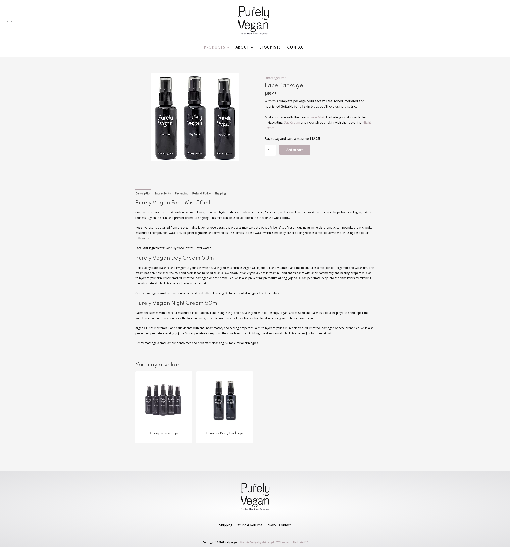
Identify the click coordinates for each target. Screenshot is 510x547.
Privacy (270, 525)
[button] (227, 48)
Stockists (270, 47)
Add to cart (294, 150)
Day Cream (292, 122)
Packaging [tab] (181, 193)
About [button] (242, 47)
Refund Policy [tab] (201, 193)
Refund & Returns (249, 525)
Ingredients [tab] (163, 193)
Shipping (225, 525)
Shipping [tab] (220, 193)
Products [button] (214, 47)
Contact (296, 47)
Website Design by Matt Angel (257, 542)
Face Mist (317, 117)
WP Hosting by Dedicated (292, 542)
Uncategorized (275, 78)
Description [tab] (143, 193)
